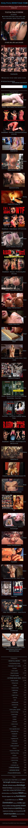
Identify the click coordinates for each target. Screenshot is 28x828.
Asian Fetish (14, 779)
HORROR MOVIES (14, 767)
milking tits (14, 740)
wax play (23, 18)
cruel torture (17, 790)
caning (11, 790)
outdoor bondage (11, 805)
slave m (15, 748)
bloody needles (19, 16)
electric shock (15, 724)
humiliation (21, 796)
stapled (15, 707)
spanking (18, 808)
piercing (15, 697)
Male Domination (15, 673)
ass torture (19, 779)
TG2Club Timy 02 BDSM (8, 81)
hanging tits (14, 733)
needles (15, 77)
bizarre (23, 782)
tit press (18, 18)
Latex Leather (15, 670)
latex (18, 799)
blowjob (15, 785)
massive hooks (15, 687)
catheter (15, 716)
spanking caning (14, 753)
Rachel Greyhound (9, 808)
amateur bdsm (8, 779)
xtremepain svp (14, 765)
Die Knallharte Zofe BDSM (19, 82)
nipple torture (15, 695)
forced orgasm (6, 796)
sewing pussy (15, 702)
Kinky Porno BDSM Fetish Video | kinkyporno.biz (15, 823)
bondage (21, 785)
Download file (14, 74)
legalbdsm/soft (14, 738)
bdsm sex (19, 782)
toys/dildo (12, 814)
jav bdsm (9, 799)
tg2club (19, 77)
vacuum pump (14, 760)
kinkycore (15, 736)
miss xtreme (15, 743)
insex (6, 799)
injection (15, 685)
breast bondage (14, 712)
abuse (3, 779)
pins (15, 699)
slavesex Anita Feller (14, 750)
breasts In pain (19, 787)
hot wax (11, 77)
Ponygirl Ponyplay (15, 675)
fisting (25, 793)
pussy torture (21, 805)
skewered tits (15, 704)
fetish (21, 793)
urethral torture (14, 757)
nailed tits (15, 692)
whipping (14, 816)
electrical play (5, 793)
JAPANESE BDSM (14, 770)
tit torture (24, 77)
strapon (23, 808)
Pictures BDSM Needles (14, 773)
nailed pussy (15, 690)
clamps (14, 719)
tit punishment (20, 811)
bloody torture (6, 77)
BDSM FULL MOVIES (14, 661)
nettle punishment (15, 745)
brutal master (15, 714)
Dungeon (23, 790)
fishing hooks (15, 683)
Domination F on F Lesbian (15, 665)
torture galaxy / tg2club (11, 18)
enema (14, 726)
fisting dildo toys (14, 731)
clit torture (14, 721)
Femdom (15, 668)
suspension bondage (8, 811)
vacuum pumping (20, 813)
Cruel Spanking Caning (14, 663)
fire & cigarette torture (15, 728)
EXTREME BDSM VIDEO (9, 16)
